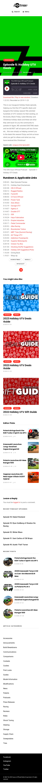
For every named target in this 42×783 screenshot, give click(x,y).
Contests (6, 661)
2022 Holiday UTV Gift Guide (20, 412)
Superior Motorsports (19, 241)
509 (12, 214)
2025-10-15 (8, 436)
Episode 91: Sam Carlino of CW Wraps (18, 538)
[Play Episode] (7, 88)
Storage (6, 729)
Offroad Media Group (22, 777)
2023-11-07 (8, 482)
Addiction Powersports (19, 238)
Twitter (6, 769)
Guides (7, 314)
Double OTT (15, 212)
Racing (6, 707)
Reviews (6, 711)
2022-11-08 (8, 415)
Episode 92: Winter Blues (12, 532)
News (17, 314)
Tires (5, 743)
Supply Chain (8, 734)
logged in (16, 502)
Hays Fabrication (17, 217)
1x (16, 89)
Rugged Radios (17, 191)
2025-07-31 (8, 452)
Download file (8, 97)
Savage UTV (15, 206)
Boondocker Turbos (18, 229)
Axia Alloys (15, 203)
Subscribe (27, 93)
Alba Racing (15, 226)
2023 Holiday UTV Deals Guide (17, 320)
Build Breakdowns (10, 647)
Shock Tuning (8, 720)
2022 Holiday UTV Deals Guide (17, 367)
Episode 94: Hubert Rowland (14, 517)
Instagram (7, 761)
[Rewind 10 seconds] (12, 89)
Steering (6, 725)
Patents (6, 693)
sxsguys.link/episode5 (21, 145)
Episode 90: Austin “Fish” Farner (15, 545)
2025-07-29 (8, 466)
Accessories (7, 638)
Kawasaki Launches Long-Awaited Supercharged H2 (12, 446)
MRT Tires (15, 232)
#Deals (27, 259)
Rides (5, 716)
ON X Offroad (16, 188)
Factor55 (14, 194)
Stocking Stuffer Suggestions (22, 247)
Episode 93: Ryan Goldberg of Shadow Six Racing (19, 524)
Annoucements (9, 643)
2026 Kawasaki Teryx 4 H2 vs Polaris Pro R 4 (26, 585)
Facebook (7, 757)
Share (35, 93)
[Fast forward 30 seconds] (20, 89)
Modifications (8, 684)
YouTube (6, 765)
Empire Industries (17, 220)
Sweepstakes (8, 739)
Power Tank (15, 200)
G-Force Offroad (17, 197)
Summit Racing (25, 232)
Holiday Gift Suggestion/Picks (22, 250)
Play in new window (22, 97)
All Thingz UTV (16, 235)
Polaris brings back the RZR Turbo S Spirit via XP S (14, 431)
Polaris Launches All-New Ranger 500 (14, 461)
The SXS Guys (27, 72)
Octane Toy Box (17, 244)
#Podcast (21, 264)
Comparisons (8, 656)
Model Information (10, 679)
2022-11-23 (8, 371)
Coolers (6, 666)
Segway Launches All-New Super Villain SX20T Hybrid (14, 476)
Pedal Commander (18, 223)
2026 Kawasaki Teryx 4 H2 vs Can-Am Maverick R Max (26, 573)
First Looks (7, 670)
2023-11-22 (8, 324)
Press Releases (9, 702)
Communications (9, 652)
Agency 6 (14, 209)
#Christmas (15, 259)
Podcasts (9, 60)
